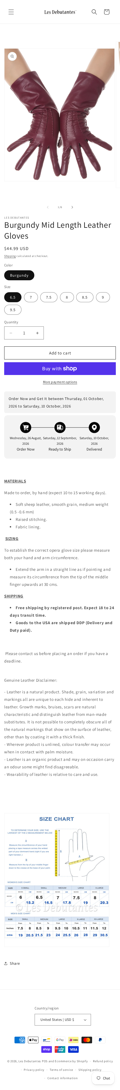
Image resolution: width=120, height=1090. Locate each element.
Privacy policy (34, 1070)
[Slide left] (48, 207)
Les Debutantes (29, 1061)
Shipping (10, 256)
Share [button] (15, 963)
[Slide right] (72, 207)
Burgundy (19, 275)
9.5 (13, 309)
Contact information (62, 1078)
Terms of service (61, 1070)
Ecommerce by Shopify (71, 1061)
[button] (11, 12)
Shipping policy (90, 1070)
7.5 (49, 297)
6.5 (13, 297)
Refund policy (103, 1061)
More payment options (60, 382)
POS (45, 1061)
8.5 (85, 297)
